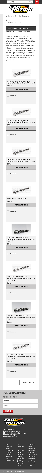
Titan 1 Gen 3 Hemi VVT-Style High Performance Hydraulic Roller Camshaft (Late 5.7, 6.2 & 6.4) (21, 278)
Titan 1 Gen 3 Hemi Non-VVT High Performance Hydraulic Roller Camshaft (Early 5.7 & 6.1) (21, 239)
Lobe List (31, 452)
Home (10, 16)
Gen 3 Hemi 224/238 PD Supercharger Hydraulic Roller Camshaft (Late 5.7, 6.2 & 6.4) (21, 82)
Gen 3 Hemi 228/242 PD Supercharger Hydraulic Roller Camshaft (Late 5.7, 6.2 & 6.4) (21, 121)
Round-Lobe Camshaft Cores (32, 464)
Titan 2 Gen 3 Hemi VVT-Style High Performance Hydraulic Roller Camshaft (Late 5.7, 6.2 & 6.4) (21, 356)
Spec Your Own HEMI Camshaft (16, 198)
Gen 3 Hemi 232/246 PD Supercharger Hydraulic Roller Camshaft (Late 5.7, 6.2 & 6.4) (21, 160)
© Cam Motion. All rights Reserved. (14, 471)
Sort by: (8, 20)
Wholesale (9, 456)
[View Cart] (37, 1)
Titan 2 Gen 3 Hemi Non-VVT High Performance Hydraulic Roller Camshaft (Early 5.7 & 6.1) (21, 317)
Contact (8, 454)
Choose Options (21, 89)
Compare (13, 95)
